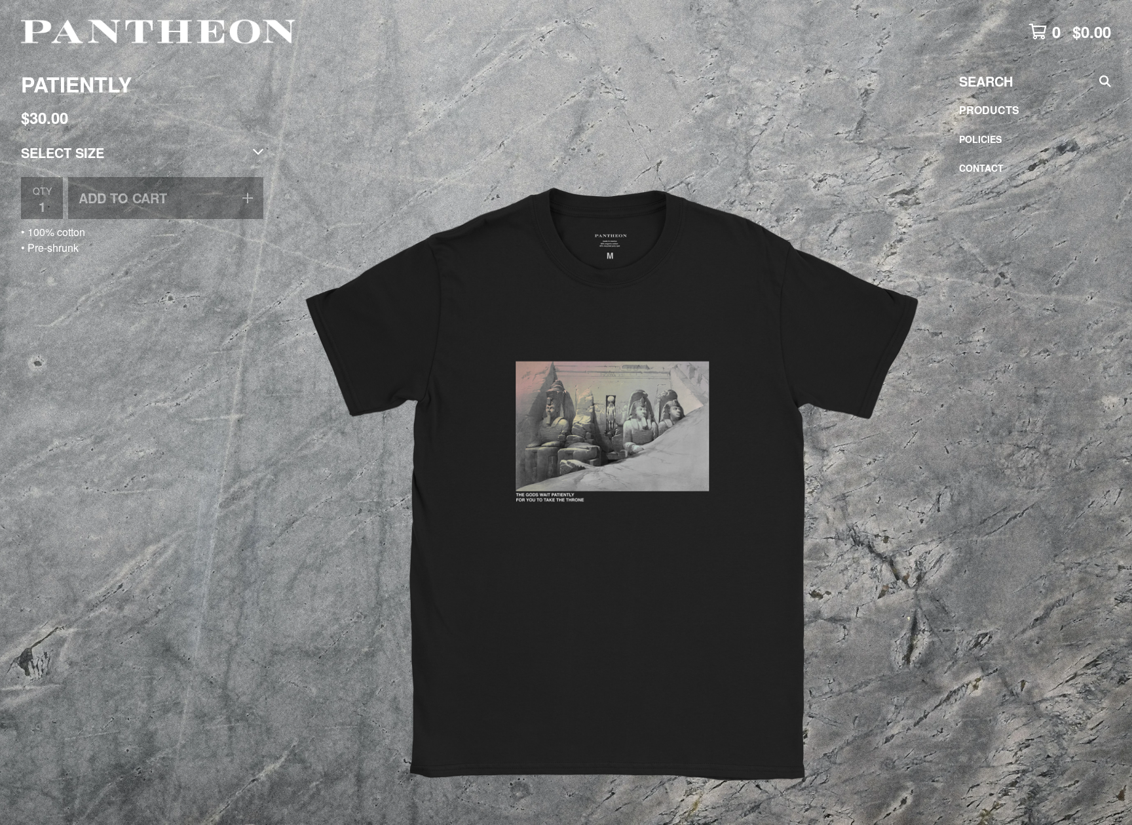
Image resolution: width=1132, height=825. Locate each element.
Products (989, 109)
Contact (981, 167)
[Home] (159, 31)
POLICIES (980, 139)
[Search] (1105, 81)
